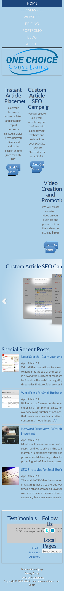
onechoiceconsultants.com (45, 581)
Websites (32, 16)
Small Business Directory (34, 552)
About (32, 44)
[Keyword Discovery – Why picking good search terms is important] (10, 435)
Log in (32, 584)
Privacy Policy (32, 573)
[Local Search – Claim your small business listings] (10, 363)
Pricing (32, 23)
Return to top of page (32, 569)
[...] (55, 420)
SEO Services (32, 10)
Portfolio (32, 30)
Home (32, 3)
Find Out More (14, 169)
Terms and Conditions (32, 577)
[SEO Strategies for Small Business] (10, 476)
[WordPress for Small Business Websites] (10, 399)
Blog (32, 37)
